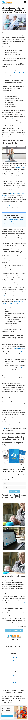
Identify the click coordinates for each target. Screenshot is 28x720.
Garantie (14, 667)
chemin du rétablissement (19, 348)
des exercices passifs (20, 258)
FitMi (14, 675)
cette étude (23, 367)
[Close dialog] (26, 706)
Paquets (14, 685)
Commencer (14, 657)
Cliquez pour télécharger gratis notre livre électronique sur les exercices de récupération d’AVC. (14, 221)
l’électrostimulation (7, 296)
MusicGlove (14, 679)
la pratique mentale (19, 296)
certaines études (18, 351)
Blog (14, 660)
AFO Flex (14, 682)
